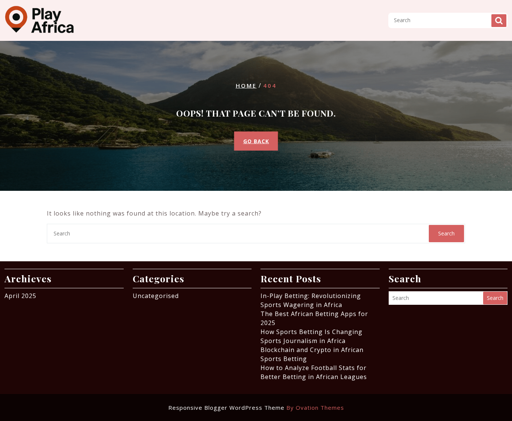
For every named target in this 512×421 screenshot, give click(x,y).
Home (246, 85)
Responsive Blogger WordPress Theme (256, 407)
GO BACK (256, 140)
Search (498, 20)
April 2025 (20, 296)
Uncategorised (156, 296)
